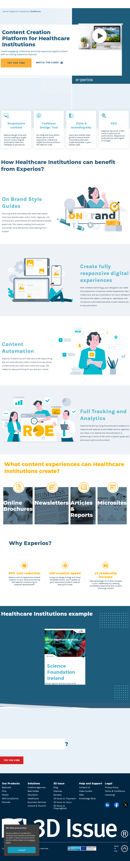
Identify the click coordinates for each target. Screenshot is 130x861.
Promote (6, 802)
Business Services (37, 802)
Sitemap (57, 791)
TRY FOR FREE (16, 62)
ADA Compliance (10, 798)
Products (29, 4)
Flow (4, 791)
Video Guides (85, 791)
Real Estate (33, 791)
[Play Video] (100, 36)
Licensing (110, 795)
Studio (5, 795)
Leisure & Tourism (37, 805)
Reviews (57, 795)
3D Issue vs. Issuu (62, 802)
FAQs (81, 795)
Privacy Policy (111, 787)
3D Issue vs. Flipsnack (64, 798)
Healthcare (33, 798)
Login (106, 4)
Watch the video (48, 62)
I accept (21, 850)
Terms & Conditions (115, 791)
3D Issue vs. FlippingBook (60, 807)
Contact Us (84, 787)
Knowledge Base (87, 798)
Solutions (45, 4)
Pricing (77, 4)
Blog (55, 787)
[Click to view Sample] (65, 657)
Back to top (116, 848)
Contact (90, 4)
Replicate (6, 787)
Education (33, 795)
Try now (121, 4)
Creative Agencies (37, 787)
